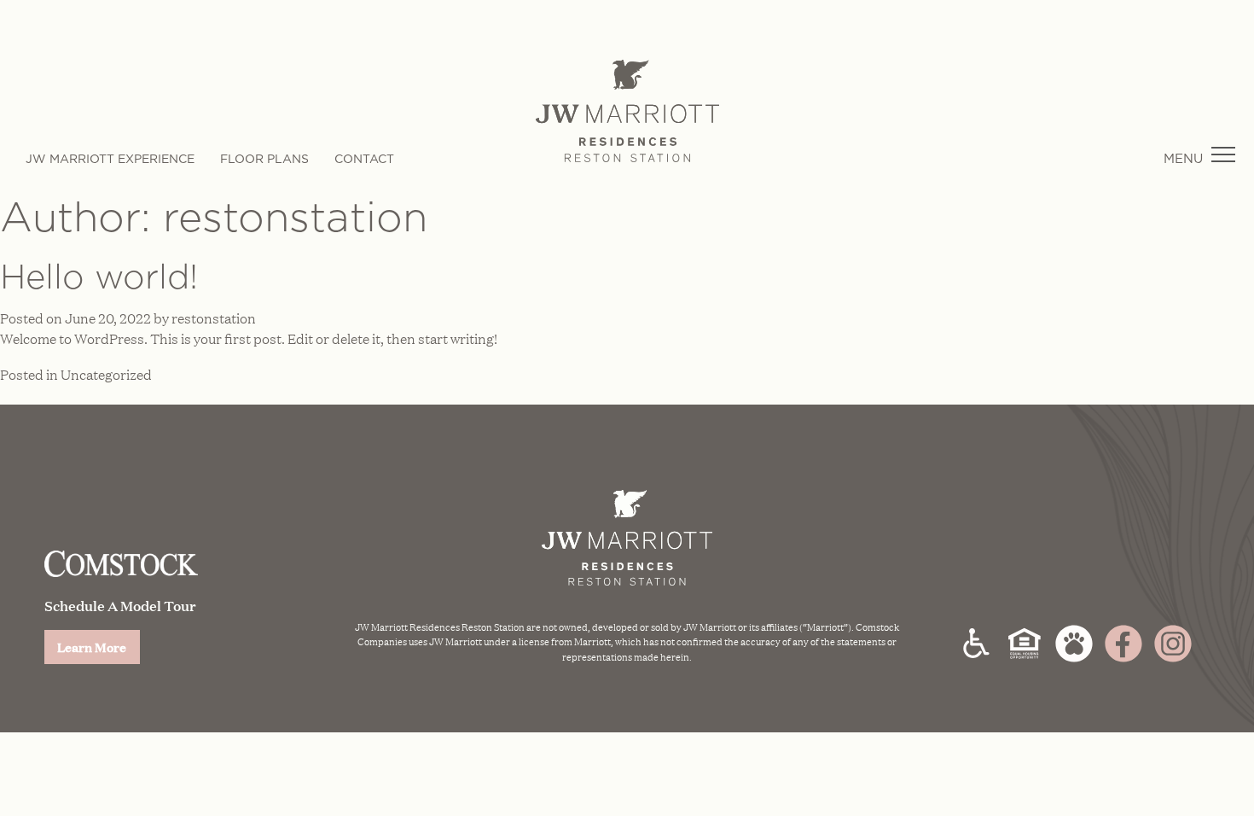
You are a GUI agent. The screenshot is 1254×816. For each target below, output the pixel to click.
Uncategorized (106, 374)
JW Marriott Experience (110, 159)
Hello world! (99, 276)
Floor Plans (264, 159)
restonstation (213, 317)
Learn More (91, 647)
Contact (364, 159)
